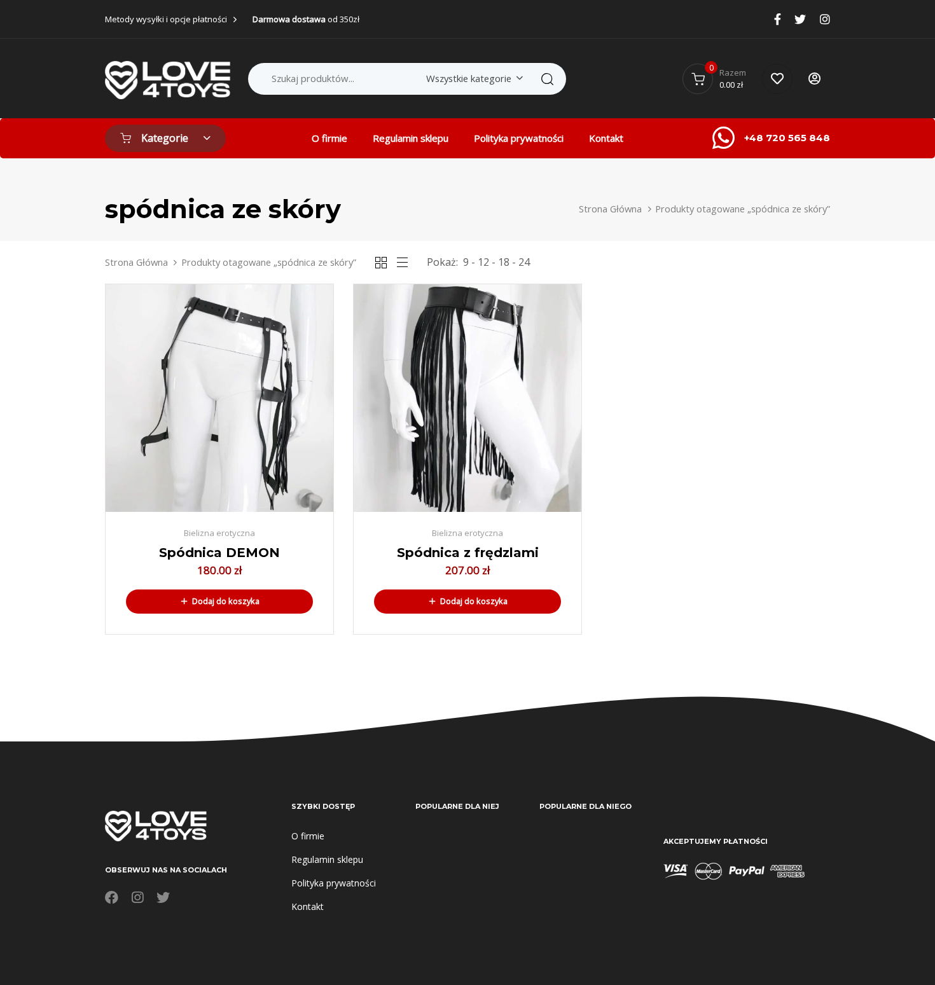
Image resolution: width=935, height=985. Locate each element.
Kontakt (606, 138)
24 (524, 262)
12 (483, 262)
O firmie (329, 138)
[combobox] (472, 78)
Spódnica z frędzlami (468, 552)
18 (503, 262)
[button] (219, 601)
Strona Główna (610, 208)
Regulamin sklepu (410, 138)
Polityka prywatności (519, 138)
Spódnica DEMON (219, 552)
